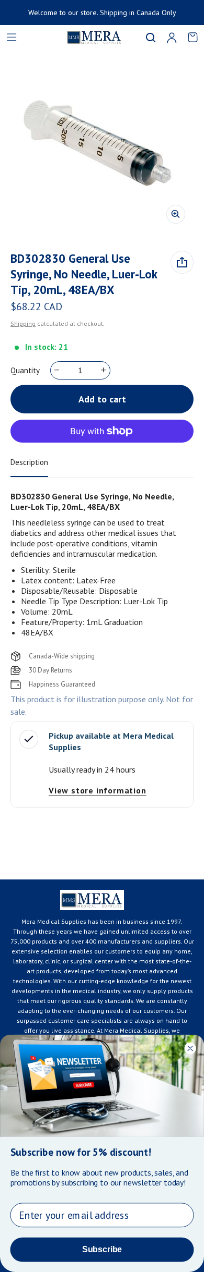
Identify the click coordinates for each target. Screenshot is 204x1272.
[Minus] (57, 370)
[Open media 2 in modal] (102, 141)
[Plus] (103, 370)
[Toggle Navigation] (11, 37)
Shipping (23, 323)
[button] (150, 37)
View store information (97, 790)
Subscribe (102, 1249)
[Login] (171, 37)
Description (29, 462)
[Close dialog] (190, 1048)
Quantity (25, 370)
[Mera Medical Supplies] (81, 37)
